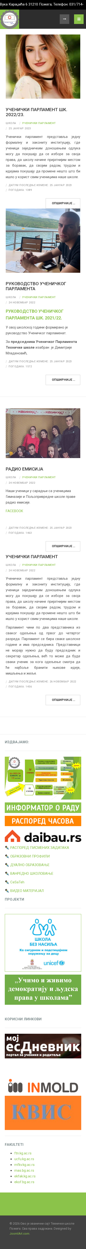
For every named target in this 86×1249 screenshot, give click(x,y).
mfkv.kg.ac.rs (24, 1165)
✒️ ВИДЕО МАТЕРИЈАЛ (24, 891)
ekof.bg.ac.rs (24, 1182)
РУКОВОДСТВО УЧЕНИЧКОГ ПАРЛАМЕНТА (36, 286)
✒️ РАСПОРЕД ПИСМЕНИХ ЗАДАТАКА (37, 848)
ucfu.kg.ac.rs (24, 1159)
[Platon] (9, 19)
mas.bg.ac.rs (24, 1170)
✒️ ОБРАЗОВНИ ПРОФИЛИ (27, 856)
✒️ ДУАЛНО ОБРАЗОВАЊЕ (27, 865)
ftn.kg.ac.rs (23, 1153)
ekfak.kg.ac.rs (25, 1176)
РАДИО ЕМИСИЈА (24, 469)
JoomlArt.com (19, 1233)
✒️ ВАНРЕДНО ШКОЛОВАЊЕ (29, 873)
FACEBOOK (14, 511)
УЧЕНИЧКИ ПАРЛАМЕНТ (32, 556)
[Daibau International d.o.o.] (43, 835)
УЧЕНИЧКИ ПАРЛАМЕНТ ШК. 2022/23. (36, 112)
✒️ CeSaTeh (14, 882)
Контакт (64, 19)
